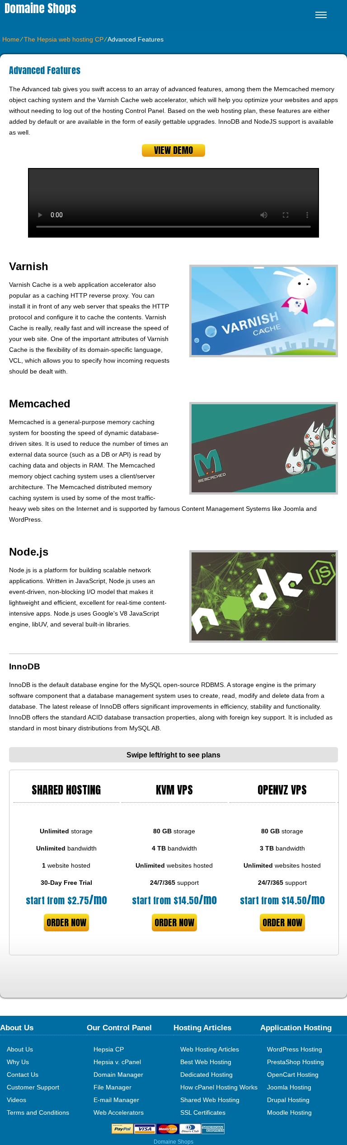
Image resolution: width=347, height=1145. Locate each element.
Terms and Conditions (38, 1112)
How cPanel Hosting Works (219, 1087)
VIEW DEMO (173, 150)
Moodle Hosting (289, 1112)
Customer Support (33, 1087)
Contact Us (22, 1074)
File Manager (112, 1087)
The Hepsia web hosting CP (63, 39)
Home (10, 39)
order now (66, 923)
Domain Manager (118, 1074)
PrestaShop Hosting (295, 1062)
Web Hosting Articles (209, 1049)
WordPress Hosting (294, 1049)
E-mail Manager (116, 1099)
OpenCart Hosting (293, 1074)
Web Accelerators (119, 1112)
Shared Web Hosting (209, 1099)
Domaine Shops (40, 8)
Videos (16, 1099)
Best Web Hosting (205, 1062)
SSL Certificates (202, 1112)
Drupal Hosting (288, 1099)
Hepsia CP (109, 1049)
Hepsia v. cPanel (117, 1062)
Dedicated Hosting (206, 1074)
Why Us (18, 1062)
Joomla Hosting (289, 1087)
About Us (20, 1049)
